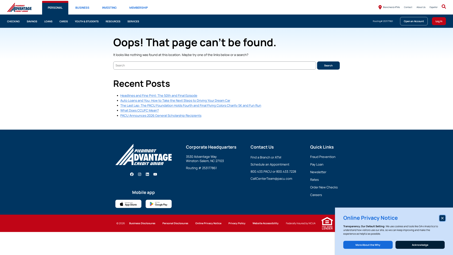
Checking (13, 21)
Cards (63, 21)
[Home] (19, 7)
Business (82, 8)
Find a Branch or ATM (266, 157)
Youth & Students (87, 21)
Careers (316, 195)
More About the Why (367, 244)
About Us (421, 7)
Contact (408, 7)
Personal (55, 8)
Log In (438, 21)
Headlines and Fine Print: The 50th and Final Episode (158, 95)
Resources (113, 21)
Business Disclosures (142, 223)
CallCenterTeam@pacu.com (271, 178)
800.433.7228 (286, 171)
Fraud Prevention (323, 157)
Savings (32, 21)
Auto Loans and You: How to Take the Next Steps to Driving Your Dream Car (175, 100)
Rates (314, 179)
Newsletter (318, 172)
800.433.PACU (261, 171)
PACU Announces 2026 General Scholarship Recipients (160, 115)
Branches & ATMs (391, 7)
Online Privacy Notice (208, 223)
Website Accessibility (266, 223)
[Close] (442, 218)
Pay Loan (316, 164)
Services (133, 21)
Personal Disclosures (175, 223)
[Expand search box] (444, 7)
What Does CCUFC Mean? (139, 110)
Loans (48, 21)
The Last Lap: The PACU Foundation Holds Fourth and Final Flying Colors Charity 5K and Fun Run (190, 105)
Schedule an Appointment (270, 164)
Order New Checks (324, 187)
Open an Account (414, 21)
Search (328, 65)
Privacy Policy (236, 223)
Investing (109, 8)
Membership (138, 8)
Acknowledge (420, 244)
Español (433, 7)
